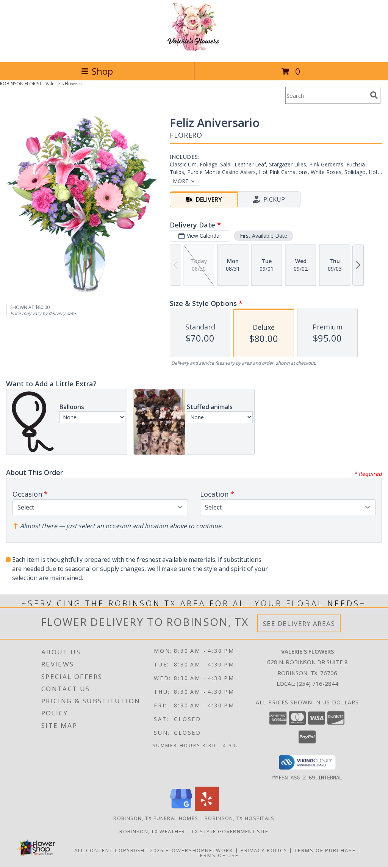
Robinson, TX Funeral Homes (155, 818)
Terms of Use (218, 855)
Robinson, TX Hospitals (240, 818)
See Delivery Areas (299, 623)
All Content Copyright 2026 (119, 850)
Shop (102, 71)
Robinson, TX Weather (152, 831)
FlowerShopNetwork (199, 850)
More (180, 181)
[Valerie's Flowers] (194, 51)
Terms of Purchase (325, 850)
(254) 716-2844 (317, 683)
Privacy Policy (264, 850)
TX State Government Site (229, 831)
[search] (374, 95)
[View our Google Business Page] (181, 808)
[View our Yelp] (207, 808)
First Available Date (263, 235)
